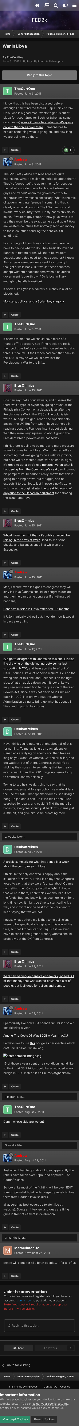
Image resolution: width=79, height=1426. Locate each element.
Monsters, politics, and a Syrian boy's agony (33, 301)
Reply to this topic (39, 75)
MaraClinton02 (26, 1248)
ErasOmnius (24, 385)
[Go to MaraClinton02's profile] (7, 1250)
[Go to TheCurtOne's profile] (7, 91)
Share (20, 1348)
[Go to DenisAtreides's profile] (7, 731)
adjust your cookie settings (50, 1403)
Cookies (65, 1386)
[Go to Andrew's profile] (7, 162)
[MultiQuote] (5, 150)
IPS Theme (15, 1386)
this (32, 1043)
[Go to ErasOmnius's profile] (7, 388)
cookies (26, 1399)
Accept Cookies (16, 1419)
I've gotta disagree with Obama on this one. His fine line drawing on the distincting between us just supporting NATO (38, 663)
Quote (15, 149)
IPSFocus (31, 1386)
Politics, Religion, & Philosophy (43, 61)
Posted (27, 93)
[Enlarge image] (22, 1055)
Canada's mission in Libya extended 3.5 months (36, 609)
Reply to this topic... (25, 1325)
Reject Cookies (44, 1419)
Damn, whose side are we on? (23, 1121)
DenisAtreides (26, 729)
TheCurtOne (15, 57)
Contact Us (50, 1386)
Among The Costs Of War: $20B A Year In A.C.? (35, 1035)
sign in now (24, 1300)
